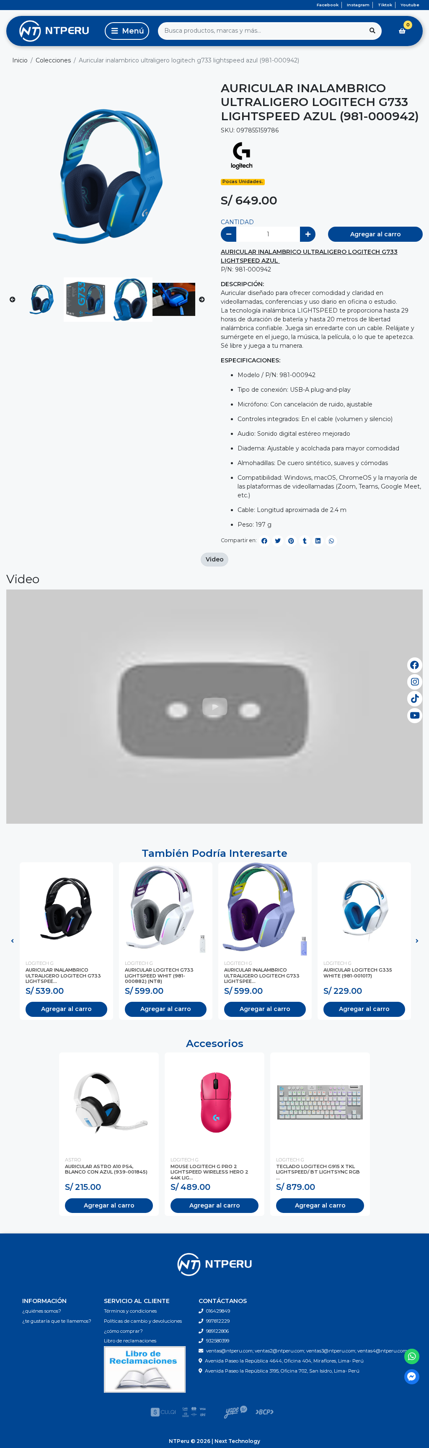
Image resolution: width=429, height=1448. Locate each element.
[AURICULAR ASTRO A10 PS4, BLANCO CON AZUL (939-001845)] (109, 1102)
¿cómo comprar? (123, 1331)
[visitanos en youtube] (415, 716)
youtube (410, 5)
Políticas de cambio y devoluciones (143, 1321)
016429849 (218, 1311)
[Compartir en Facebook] (264, 541)
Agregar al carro (375, 234)
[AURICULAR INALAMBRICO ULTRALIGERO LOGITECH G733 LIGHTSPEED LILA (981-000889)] (265, 909)
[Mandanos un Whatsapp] (412, 1356)
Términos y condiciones (130, 1311)
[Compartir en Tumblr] (304, 541)
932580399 (217, 1341)
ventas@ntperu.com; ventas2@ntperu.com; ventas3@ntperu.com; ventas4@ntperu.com (306, 1351)
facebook (328, 5)
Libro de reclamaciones (130, 1341)
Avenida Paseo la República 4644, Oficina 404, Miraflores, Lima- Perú (284, 1361)
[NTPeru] (54, 30)
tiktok (385, 5)
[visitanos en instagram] (415, 682)
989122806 (217, 1331)
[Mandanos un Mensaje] (412, 1377)
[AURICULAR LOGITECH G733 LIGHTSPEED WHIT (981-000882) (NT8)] (165, 909)
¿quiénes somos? (41, 1311)
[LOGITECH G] (242, 155)
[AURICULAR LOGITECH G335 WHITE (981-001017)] (364, 909)
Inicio (20, 60)
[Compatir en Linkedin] (318, 541)
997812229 (218, 1321)
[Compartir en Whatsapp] (331, 541)
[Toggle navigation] (127, 31)
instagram (358, 5)
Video (215, 559)
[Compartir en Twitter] (278, 541)
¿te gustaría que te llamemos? (56, 1321)
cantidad (237, 222)
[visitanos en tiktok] (415, 698)
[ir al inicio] (214, 1264)
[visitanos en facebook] (415, 665)
